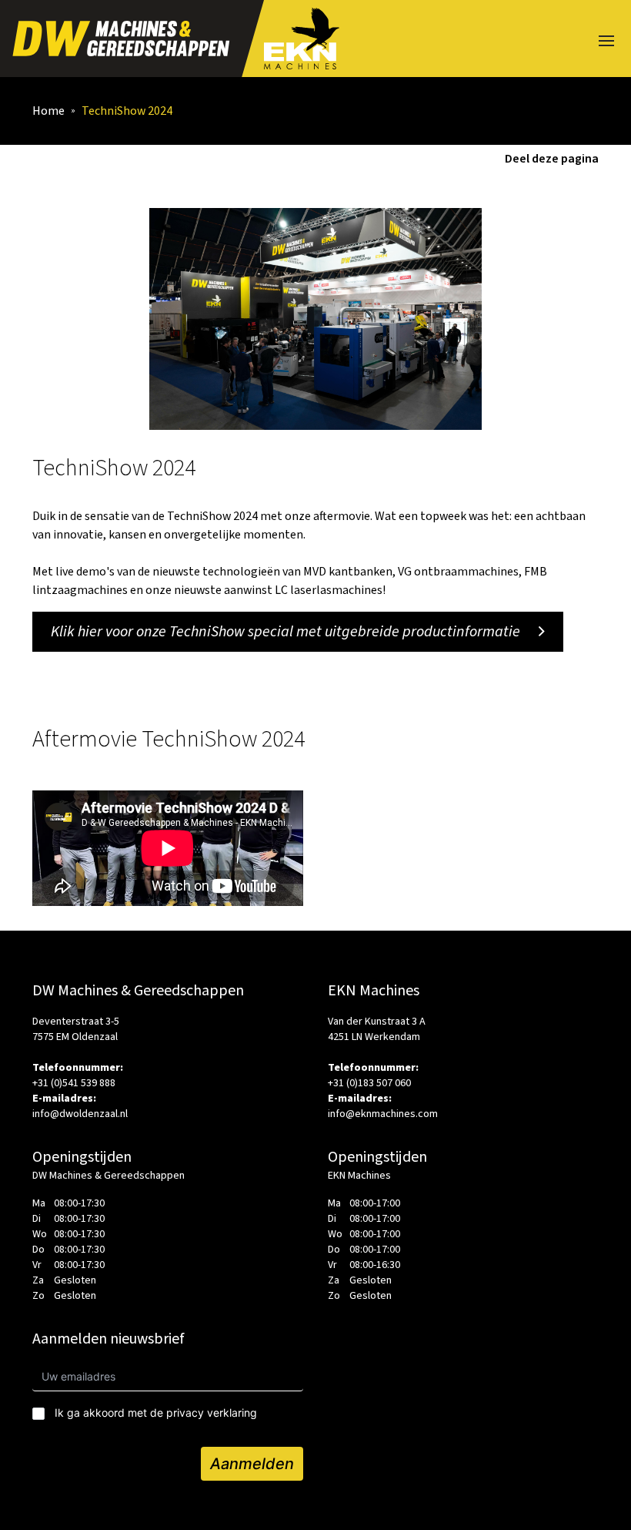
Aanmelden (252, 1464)
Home (48, 110)
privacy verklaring (211, 1412)
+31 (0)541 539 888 (73, 1083)
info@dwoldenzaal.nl (80, 1114)
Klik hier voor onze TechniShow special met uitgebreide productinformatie (285, 632)
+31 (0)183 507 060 (369, 1083)
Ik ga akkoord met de (156, 1412)
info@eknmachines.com (383, 1114)
